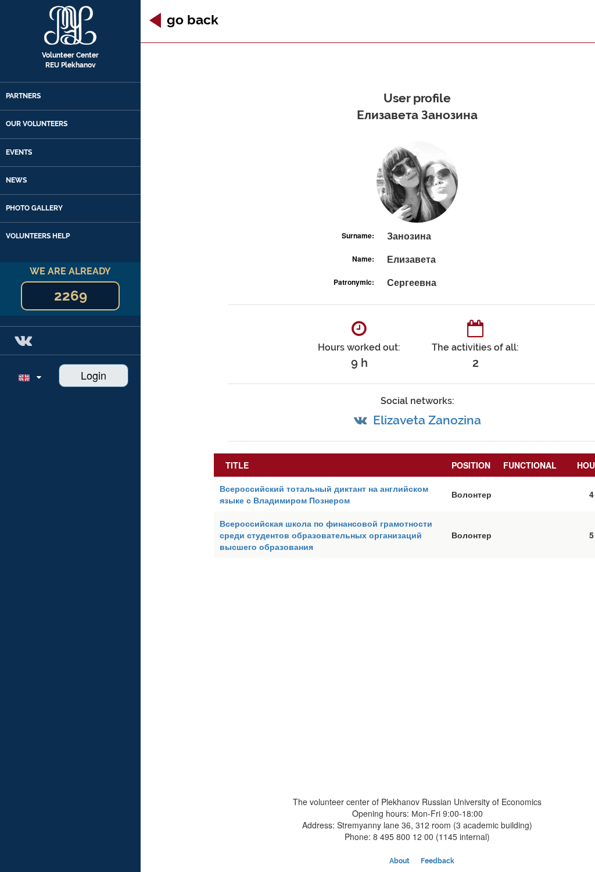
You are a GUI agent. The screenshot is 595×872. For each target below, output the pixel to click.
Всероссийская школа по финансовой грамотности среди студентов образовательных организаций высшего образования (326, 534)
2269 (70, 295)
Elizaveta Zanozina (427, 420)
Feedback (437, 861)
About (399, 861)
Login (93, 375)
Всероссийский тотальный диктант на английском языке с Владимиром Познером (324, 494)
